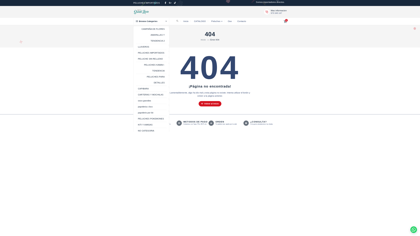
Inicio (185, 21)
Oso (230, 21)
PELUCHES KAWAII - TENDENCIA (154, 68)
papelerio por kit (145, 113)
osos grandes (144, 101)
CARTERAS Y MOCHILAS (151, 95)
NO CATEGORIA (146, 131)
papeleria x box (145, 107)
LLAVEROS (143, 47)
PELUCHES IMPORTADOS (151, 53)
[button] (177, 21)
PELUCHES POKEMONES (151, 119)
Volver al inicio (211, 104)
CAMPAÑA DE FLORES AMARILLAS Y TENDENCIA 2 (153, 35)
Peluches (215, 21)
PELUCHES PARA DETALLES (156, 80)
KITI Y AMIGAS (145, 125)
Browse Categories (148, 21)
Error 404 (214, 40)
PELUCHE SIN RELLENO (150, 59)
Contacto (241, 21)
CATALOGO (200, 21)
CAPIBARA (143, 89)
